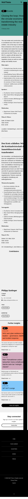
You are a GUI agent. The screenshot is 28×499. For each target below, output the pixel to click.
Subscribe (14, 425)
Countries (14, 449)
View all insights (14, 405)
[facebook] (9, 487)
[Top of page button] (14, 494)
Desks (14, 454)
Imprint (14, 483)
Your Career (14, 444)
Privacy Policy (14, 480)
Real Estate (5, 307)
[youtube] (18, 487)
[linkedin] (15, 487)
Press (14, 459)
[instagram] (12, 487)
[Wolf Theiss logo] (6, 2)
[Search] (21, 2)
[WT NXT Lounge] (14, 391)
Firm (14, 439)
